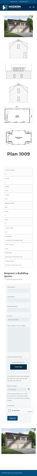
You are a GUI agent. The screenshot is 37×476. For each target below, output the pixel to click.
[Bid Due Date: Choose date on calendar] (29, 389)
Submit (12, 418)
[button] (34, 7)
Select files (18, 367)
